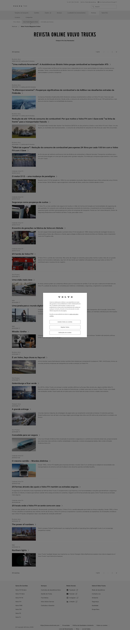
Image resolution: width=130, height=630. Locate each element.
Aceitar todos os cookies (65, 322)
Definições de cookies (65, 332)
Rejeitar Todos (65, 327)
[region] (65, 315)
